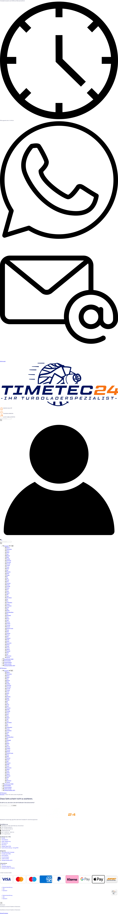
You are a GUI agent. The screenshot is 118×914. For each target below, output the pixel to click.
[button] (10, 546)
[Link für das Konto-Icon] (59, 538)
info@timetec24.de (4, 359)
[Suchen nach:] (6, 805)
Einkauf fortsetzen (4, 913)
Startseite (2, 794)
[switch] (114, 893)
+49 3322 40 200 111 (4, 240)
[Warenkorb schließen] (1, 903)
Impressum (4, 890)
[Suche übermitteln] (12, 805)
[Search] (1, 420)
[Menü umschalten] (12, 546)
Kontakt (4, 361)
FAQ (1, 361)
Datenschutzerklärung (7, 887)
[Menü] (116, 890)
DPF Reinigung (3, 668)
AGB (3, 889)
